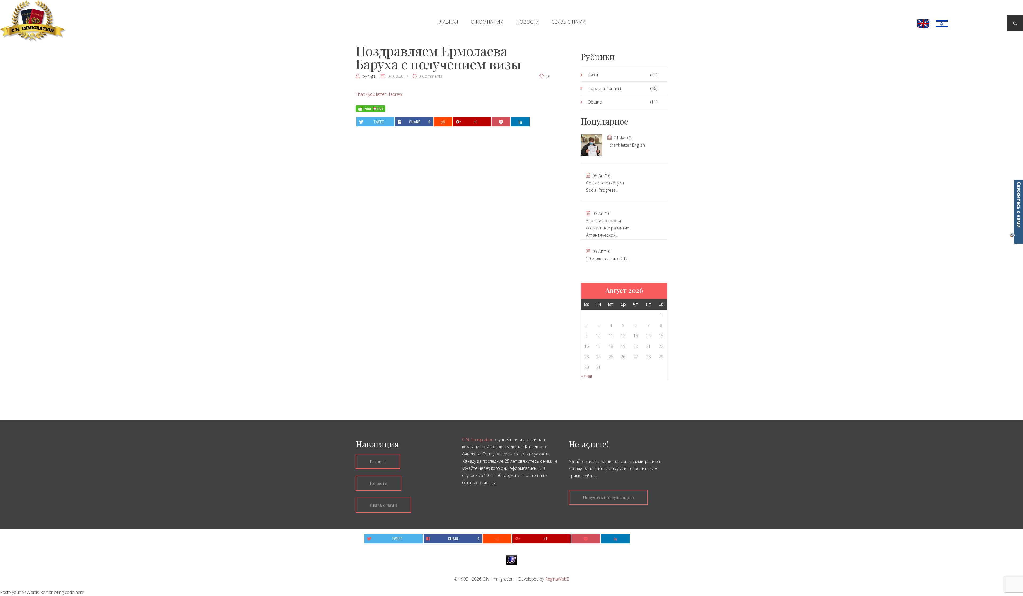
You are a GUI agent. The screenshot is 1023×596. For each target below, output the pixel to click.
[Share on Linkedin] (520, 121)
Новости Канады (604, 88)
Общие (595, 102)
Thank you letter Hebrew (379, 94)
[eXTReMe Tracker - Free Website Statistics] (511, 559)
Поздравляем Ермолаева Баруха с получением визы (438, 57)
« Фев (586, 376)
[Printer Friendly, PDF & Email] (370, 107)
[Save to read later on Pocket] (501, 121)
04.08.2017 (398, 76)
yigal (372, 76)
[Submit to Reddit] (443, 121)
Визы (593, 75)
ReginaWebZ (557, 579)
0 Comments (431, 76)
